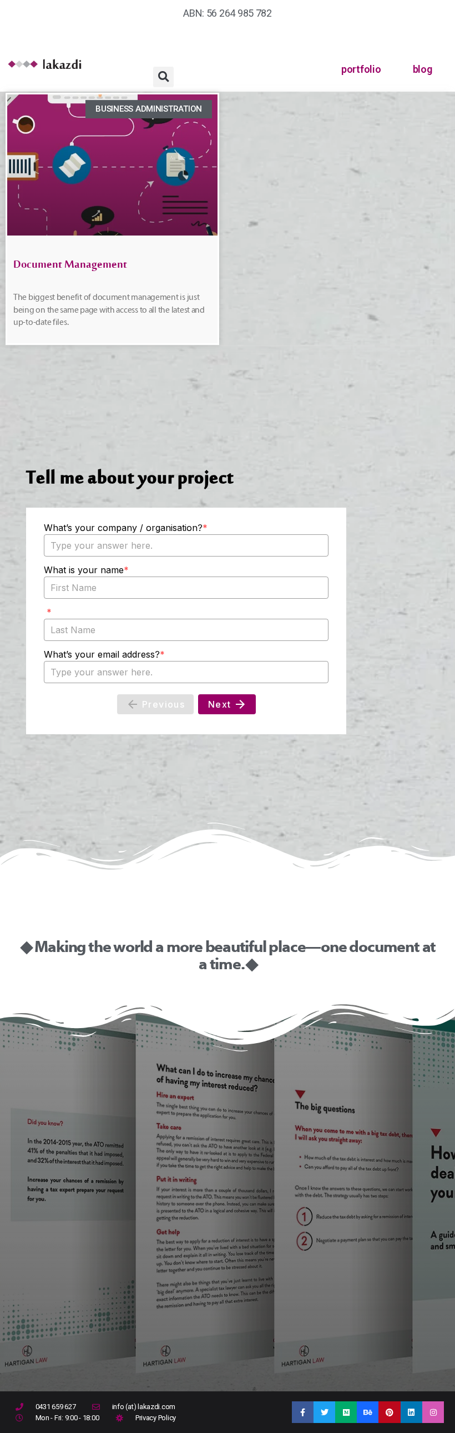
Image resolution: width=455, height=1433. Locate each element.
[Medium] (346, 1412)
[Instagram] (433, 1412)
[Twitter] (324, 1412)
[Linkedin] (411, 1412)
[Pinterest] (389, 1412)
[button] (163, 77)
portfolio (361, 69)
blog (422, 69)
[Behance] (367, 1412)
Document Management (70, 267)
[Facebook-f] (303, 1412)
